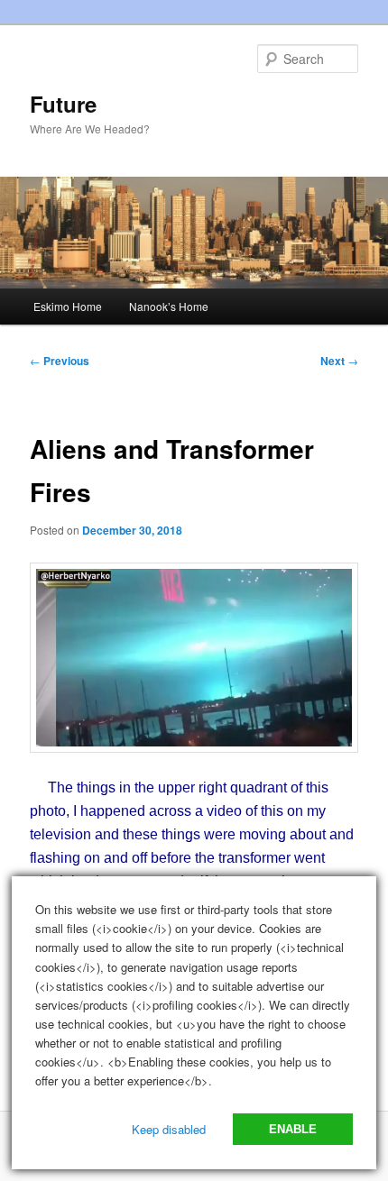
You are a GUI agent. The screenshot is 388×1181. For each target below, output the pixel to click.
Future (63, 103)
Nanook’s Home (168, 306)
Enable (293, 1129)
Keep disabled (169, 1129)
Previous (59, 360)
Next (339, 360)
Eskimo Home (67, 306)
